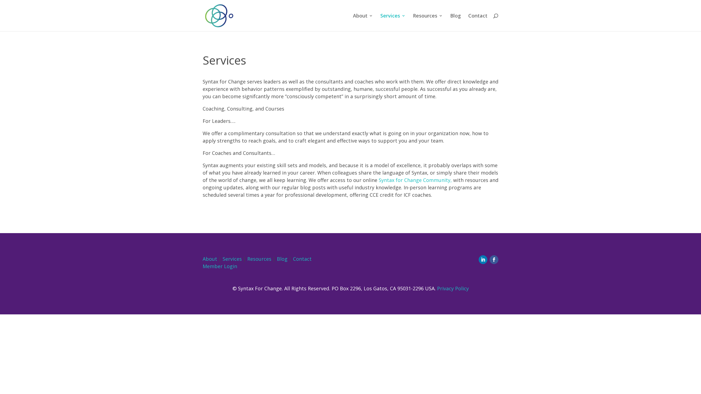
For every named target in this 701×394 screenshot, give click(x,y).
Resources (425, 16)
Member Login (220, 266)
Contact (477, 16)
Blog (455, 16)
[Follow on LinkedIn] (483, 259)
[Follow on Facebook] (494, 259)
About (360, 16)
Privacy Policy (453, 288)
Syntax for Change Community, (415, 180)
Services (390, 16)
